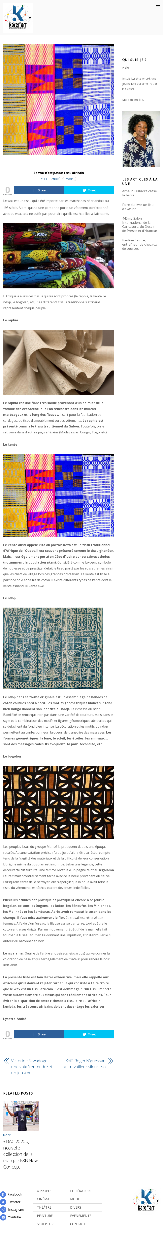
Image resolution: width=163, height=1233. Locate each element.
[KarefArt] (18, 31)
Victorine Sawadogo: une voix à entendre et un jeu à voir (31, 1066)
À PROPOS (44, 1191)
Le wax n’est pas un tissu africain (59, 173)
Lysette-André (50, 179)
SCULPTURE (46, 1224)
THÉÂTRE (44, 1207)
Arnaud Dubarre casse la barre (139, 193)
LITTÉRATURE (80, 1191)
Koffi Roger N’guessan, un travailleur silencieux (84, 1063)
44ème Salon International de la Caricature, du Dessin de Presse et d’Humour (139, 224)
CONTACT (77, 1224)
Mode (70, 179)
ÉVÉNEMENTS (80, 1216)
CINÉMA (43, 1199)
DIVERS (75, 1207)
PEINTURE (45, 1216)
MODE (75, 1199)
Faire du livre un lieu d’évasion (138, 207)
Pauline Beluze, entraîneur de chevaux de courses (139, 244)
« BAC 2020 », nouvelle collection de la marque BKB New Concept (20, 1154)
